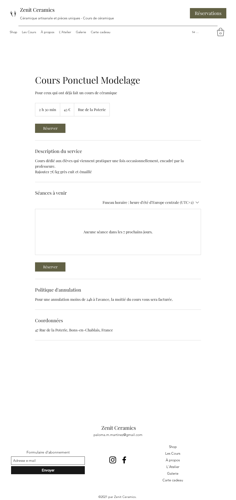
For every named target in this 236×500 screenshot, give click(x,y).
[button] (220, 32)
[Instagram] (112, 460)
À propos (173, 460)
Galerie (172, 473)
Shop (173, 446)
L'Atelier (172, 467)
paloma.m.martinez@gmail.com (118, 435)
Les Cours (172, 453)
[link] (50, 128)
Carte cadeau (172, 480)
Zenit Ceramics (37, 9)
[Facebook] (124, 460)
